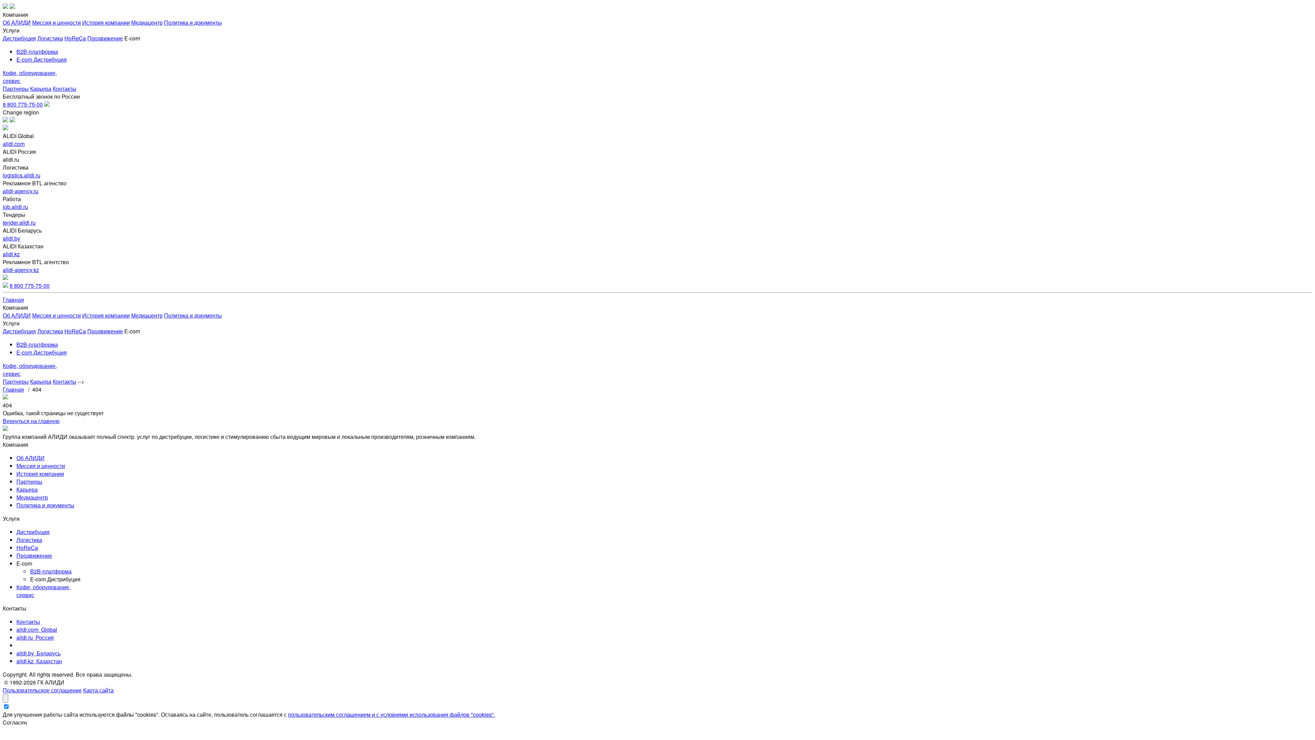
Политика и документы (193, 22)
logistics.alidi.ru (21, 175)
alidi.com (14, 144)
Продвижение (105, 38)
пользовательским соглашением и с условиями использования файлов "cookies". (391, 714)
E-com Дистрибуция (41, 59)
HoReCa (75, 38)
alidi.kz (11, 254)
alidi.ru (35, 637)
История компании (106, 22)
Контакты (64, 88)
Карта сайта (98, 690)
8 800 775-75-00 (23, 104)
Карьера (40, 88)
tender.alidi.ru (19, 222)
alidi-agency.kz (21, 270)
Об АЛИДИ (17, 22)
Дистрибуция (19, 38)
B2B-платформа (37, 52)
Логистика (50, 38)
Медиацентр (147, 22)
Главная (13, 300)
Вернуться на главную (31, 421)
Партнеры (16, 88)
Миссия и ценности (56, 22)
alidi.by (11, 238)
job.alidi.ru (15, 207)
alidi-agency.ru (20, 191)
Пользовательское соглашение (42, 690)
